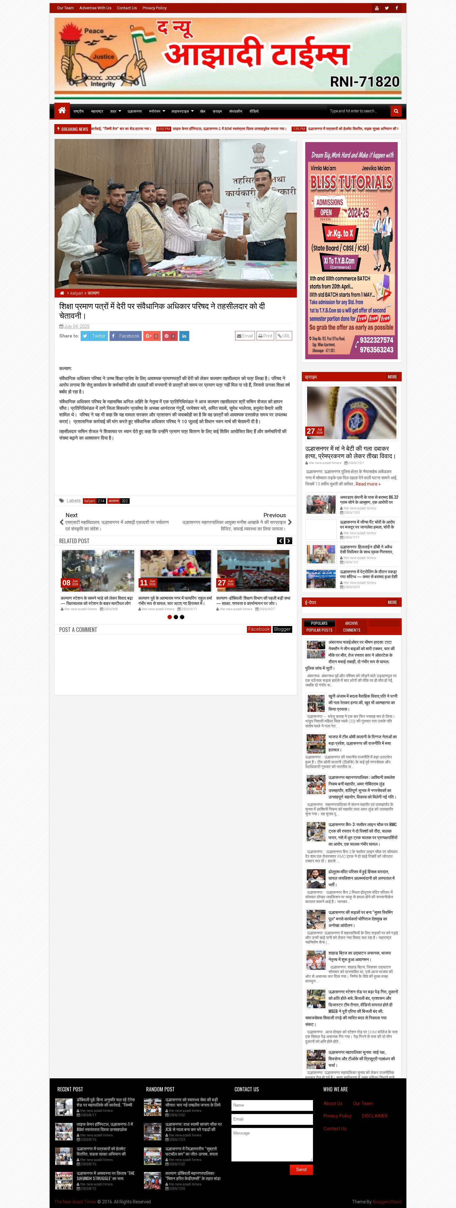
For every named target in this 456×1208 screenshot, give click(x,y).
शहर (113, 111)
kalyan (89, 501)
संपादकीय (235, 111)
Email (247, 335)
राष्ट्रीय (79, 111)
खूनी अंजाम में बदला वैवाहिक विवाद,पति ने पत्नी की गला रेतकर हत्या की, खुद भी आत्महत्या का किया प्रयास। (363, 702)
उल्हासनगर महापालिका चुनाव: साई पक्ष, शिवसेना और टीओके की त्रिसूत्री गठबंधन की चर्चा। (362, 1058)
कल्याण (113, 501)
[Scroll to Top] (446, 1198)
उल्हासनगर (134, 111)
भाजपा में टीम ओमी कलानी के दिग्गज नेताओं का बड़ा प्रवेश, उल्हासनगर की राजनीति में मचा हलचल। (363, 743)
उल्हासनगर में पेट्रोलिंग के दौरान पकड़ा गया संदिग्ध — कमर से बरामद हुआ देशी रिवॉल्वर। (368, 576)
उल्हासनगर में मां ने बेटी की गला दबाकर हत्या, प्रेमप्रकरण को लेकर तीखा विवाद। (350, 451)
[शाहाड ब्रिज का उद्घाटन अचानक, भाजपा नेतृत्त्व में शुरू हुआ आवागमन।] (316, 960)
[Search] (396, 111)
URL (286, 335)
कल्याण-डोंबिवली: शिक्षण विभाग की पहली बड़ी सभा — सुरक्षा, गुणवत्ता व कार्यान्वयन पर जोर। (253, 600)
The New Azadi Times (75, 1201)
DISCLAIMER (375, 1116)
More (392, 377)
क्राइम (217, 111)
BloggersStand (387, 1201)
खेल (202, 111)
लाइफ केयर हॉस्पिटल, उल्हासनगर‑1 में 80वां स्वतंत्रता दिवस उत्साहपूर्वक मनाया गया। (211, 129)
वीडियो (254, 111)
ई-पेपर (310, 602)
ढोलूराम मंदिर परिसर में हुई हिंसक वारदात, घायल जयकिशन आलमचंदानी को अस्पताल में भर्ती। (362, 878)
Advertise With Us (95, 8)
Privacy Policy (155, 8)
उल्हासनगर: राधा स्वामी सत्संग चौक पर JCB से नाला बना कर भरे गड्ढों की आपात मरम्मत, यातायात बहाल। (193, 1129)
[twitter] (387, 8)
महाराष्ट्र (97, 111)
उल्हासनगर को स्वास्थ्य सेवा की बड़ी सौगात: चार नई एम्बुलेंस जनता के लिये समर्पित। (193, 1104)
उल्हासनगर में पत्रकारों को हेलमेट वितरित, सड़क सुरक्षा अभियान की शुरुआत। (341, 129)
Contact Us (127, 8)
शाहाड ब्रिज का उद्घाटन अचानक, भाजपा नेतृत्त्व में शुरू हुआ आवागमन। (360, 955)
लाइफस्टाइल (180, 111)
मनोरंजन (154, 111)
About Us (333, 1103)
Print (267, 335)
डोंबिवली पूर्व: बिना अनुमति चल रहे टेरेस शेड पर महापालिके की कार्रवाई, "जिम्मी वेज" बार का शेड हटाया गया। (106, 1104)
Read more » (368, 483)
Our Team (65, 8)
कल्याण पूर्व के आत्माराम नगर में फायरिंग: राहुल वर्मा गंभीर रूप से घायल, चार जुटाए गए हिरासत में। (175, 600)
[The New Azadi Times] (62, 110)
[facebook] (397, 8)
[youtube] (377, 8)
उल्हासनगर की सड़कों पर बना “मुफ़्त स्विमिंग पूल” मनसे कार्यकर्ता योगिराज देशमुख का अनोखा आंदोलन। (361, 918)
